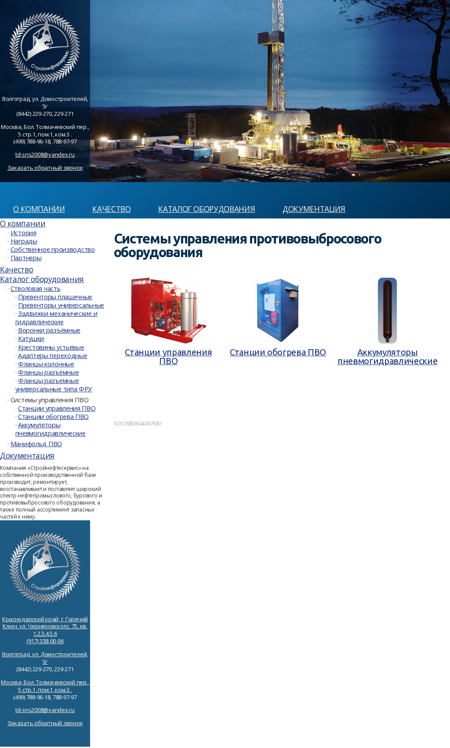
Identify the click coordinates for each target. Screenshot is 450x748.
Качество (111, 209)
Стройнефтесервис (60, 191)
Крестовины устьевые (51, 347)
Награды (24, 240)
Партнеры (26, 257)
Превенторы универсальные (61, 305)
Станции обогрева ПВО (53, 416)
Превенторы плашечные (55, 296)
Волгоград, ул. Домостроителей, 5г (45, 658)
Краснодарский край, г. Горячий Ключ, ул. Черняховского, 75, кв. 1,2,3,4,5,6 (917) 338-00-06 (45, 630)
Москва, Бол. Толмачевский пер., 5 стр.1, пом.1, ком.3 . (45, 686)
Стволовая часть (36, 288)
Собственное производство (53, 249)
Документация (314, 209)
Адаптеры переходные (52, 355)
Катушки (31, 338)
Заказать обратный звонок (45, 168)
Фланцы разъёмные (48, 372)
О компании (39, 209)
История (23, 232)
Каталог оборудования (206, 209)
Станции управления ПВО (57, 408)
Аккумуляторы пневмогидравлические (50, 428)
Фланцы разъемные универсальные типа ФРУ (53, 384)
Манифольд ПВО (36, 443)
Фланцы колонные (46, 363)
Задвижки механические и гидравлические (56, 317)
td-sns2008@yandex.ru (45, 154)
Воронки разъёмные (49, 330)
